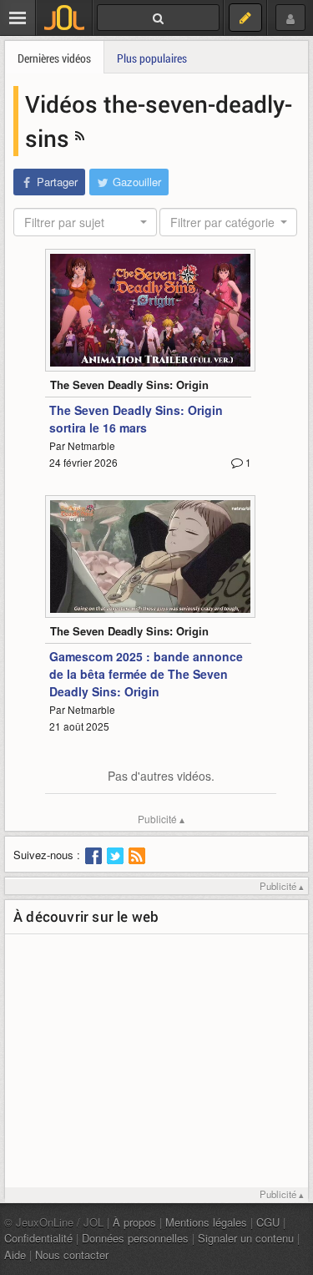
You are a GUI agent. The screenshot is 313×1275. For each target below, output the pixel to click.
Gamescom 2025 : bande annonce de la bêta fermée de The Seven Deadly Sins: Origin (146, 674)
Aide (15, 1254)
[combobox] (85, 222)
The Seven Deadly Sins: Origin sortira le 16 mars (136, 419)
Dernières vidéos (54, 58)
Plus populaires (152, 58)
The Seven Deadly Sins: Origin (129, 384)
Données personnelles (135, 1238)
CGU (268, 1222)
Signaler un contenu (246, 1238)
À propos (134, 1222)
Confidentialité (38, 1238)
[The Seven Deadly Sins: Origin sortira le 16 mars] (150, 310)
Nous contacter (72, 1254)
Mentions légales (206, 1222)
